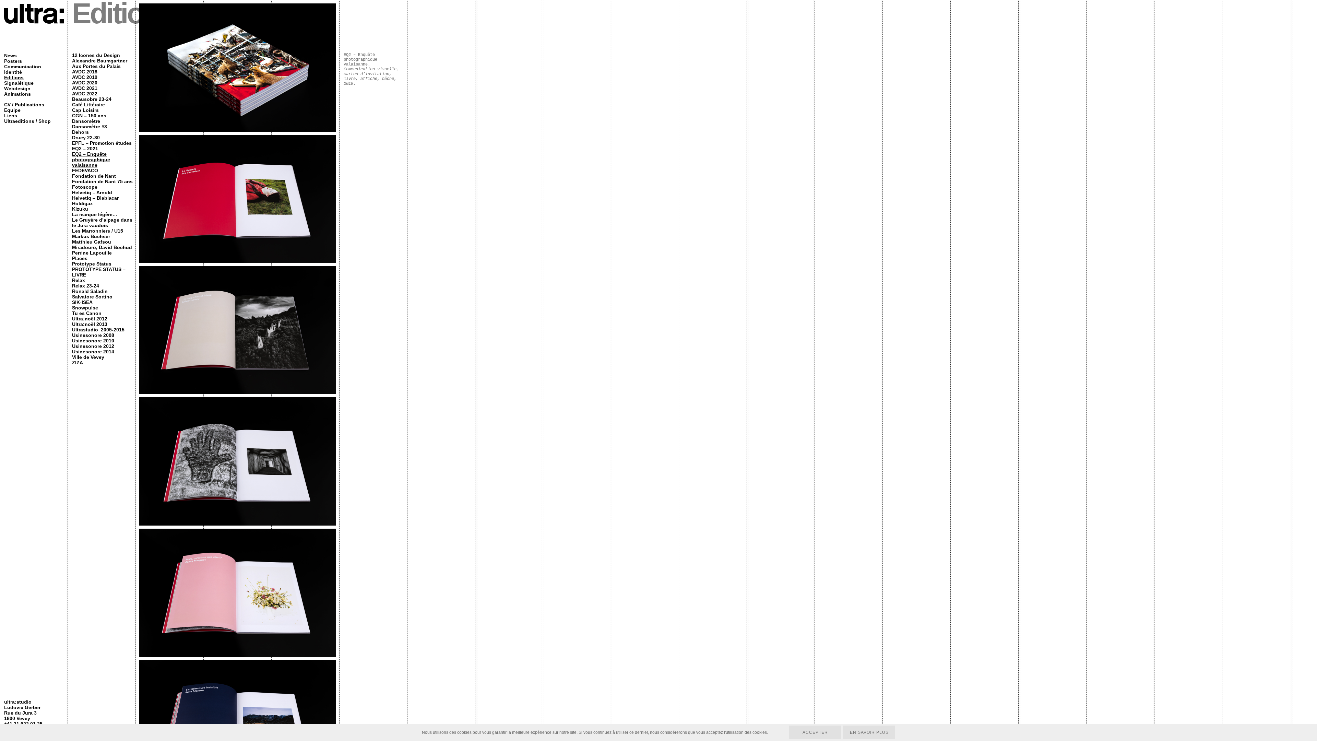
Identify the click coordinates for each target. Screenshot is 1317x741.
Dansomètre (86, 121)
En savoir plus (869, 732)
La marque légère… (94, 214)
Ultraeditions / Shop (27, 121)
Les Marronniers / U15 (97, 231)
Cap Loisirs (85, 110)
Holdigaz (82, 203)
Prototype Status (91, 264)
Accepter (815, 732)
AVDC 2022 (84, 93)
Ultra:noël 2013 (89, 324)
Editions (14, 77)
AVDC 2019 (84, 77)
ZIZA (77, 362)
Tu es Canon (87, 313)
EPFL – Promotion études (102, 143)
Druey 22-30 (86, 137)
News (10, 55)
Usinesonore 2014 (93, 351)
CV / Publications (24, 104)
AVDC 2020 (84, 82)
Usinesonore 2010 (93, 340)
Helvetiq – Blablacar (95, 198)
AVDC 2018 (84, 71)
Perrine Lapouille (92, 253)
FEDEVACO (85, 170)
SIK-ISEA (82, 302)
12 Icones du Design (96, 55)
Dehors (80, 132)
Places (79, 258)
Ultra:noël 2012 (89, 318)
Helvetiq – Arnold (92, 192)
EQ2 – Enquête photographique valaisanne (91, 159)
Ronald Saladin (90, 291)
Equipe (12, 110)
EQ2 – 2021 (85, 148)
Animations (17, 94)
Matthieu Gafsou (91, 242)
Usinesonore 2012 (93, 346)
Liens (10, 115)
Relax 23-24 (85, 286)
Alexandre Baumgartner (99, 60)
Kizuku (80, 209)
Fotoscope (84, 187)
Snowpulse (85, 307)
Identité (13, 72)
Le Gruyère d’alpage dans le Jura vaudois (102, 222)
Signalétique (19, 83)
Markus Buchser (91, 236)
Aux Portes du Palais (96, 66)
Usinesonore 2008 (93, 335)
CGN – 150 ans (89, 115)
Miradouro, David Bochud (102, 247)
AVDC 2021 (84, 88)
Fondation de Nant (94, 176)
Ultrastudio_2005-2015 (98, 329)
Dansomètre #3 (89, 126)
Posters (13, 61)
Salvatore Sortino (92, 296)
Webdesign (17, 88)
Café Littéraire (88, 104)
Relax (78, 280)
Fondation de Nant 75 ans (102, 181)
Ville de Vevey (88, 357)
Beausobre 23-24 (91, 99)
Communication (22, 66)
